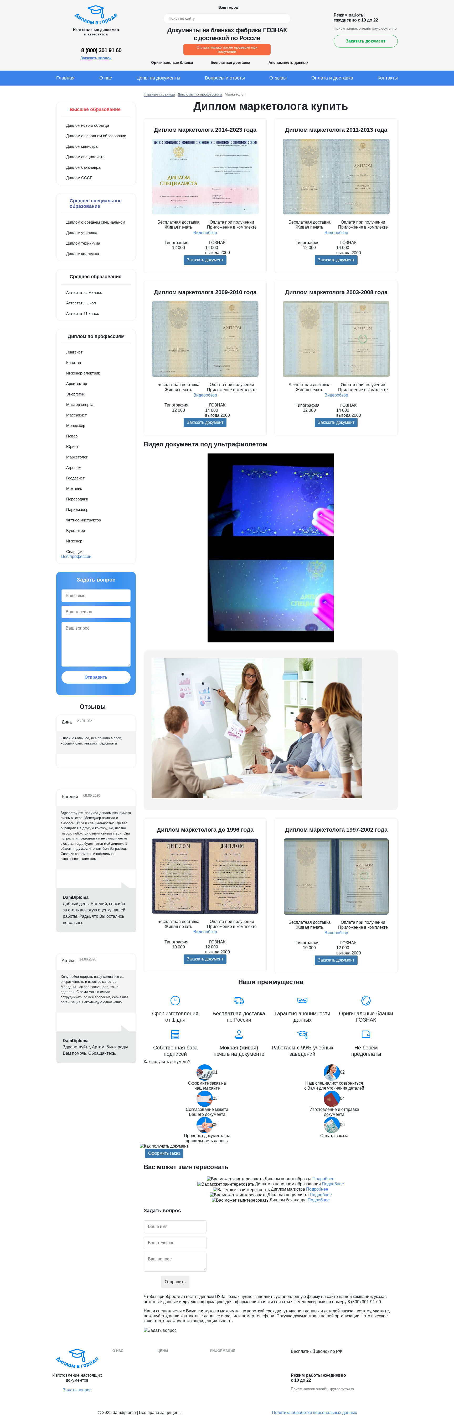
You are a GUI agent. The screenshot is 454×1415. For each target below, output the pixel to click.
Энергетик (75, 394)
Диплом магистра (81, 146)
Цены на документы (158, 78)
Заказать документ (365, 41)
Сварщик (74, 551)
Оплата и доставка (332, 78)
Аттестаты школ (81, 303)
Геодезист (75, 478)
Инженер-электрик (83, 373)
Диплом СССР (79, 178)
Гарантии (120, 1366)
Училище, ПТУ (223, 1382)
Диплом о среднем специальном (95, 222)
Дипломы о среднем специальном (241, 1358)
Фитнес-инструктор (83, 520)
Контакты (388, 78)
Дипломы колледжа (228, 1366)
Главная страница (159, 94)
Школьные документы (230, 1390)
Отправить (96, 677)
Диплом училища (81, 232)
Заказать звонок (96, 58)
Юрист (72, 446)
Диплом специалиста (85, 157)
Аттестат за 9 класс (84, 292)
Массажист (76, 415)
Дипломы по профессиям (200, 94)
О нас (105, 78)
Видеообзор (205, 232)
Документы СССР (173, 1390)
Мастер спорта (79, 404)
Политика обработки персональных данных (314, 1412)
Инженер (74, 541)
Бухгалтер (75, 530)
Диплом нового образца (87, 125)
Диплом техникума (83, 243)
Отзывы (278, 78)
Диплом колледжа (82, 253)
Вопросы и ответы (225, 78)
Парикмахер (77, 509)
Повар (72, 436)
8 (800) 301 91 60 (101, 50)
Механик (74, 488)
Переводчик (77, 499)
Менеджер (75, 425)
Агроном (73, 467)
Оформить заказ (164, 1153)
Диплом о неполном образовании (96, 136)
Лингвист (74, 352)
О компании (123, 1358)
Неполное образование (178, 1382)
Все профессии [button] (76, 556)
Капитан (73, 362)
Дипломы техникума (228, 1374)
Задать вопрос (77, 1390)
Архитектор (76, 383)
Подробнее (323, 1178)
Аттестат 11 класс (82, 313)
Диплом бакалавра (83, 167)
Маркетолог (76, 457)
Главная (65, 78)
